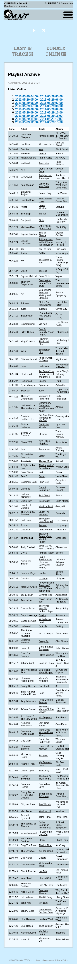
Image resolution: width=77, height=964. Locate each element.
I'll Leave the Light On (45, 833)
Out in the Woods (44, 426)
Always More (45, 461)
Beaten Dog (45, 193)
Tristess (43, 271)
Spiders (43, 525)
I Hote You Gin (46, 655)
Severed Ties (45, 595)
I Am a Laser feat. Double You (45, 316)
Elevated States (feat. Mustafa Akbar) (45, 537)
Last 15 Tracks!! (22, 51)
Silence (42, 381)
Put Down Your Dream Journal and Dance (46, 374)
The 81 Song (45, 897)
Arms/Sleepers (46, 135)
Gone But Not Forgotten (46, 648)
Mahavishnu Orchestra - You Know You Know (46, 406)
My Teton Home (43, 932)
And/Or (42, 153)
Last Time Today (44, 724)
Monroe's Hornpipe (43, 679)
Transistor (44, 163)
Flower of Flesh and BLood (44, 341)
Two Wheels (45, 804)
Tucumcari (44, 449)
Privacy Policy (61, 960)
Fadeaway (44, 366)
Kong (41, 149)
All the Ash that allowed (45, 303)
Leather (42, 573)
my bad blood (46, 851)
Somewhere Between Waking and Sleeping (45, 294)
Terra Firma (44, 817)
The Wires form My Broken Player (46, 608)
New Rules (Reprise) (44, 442)
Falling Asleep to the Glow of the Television (46, 242)
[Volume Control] (44, 30)
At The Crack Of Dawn (45, 359)
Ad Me (42, 253)
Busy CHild (44, 276)
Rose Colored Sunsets (46, 701)
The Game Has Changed (46, 520)
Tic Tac (42, 213)
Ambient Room (46, 552)
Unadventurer (45, 529)
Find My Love (46, 885)
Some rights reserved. (45, 960)
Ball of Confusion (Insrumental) (45, 825)
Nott (41, 472)
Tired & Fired (45, 845)
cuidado (43, 309)
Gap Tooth (44, 686)
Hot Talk (43, 871)
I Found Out (45, 878)
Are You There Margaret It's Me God (46, 418)
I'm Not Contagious (44, 488)
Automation (14, 82)
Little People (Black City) (45, 227)
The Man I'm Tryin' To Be (45, 777)
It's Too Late (45, 249)
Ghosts (42, 857)
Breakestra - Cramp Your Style (45, 283)
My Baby (43, 902)
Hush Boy (44, 482)
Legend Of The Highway (46, 747)
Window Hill (45, 811)
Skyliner (43, 434)
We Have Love (46, 144)
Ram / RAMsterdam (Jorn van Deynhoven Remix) (45, 562)
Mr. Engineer (45, 717)
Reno (41, 693)
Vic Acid (43, 324)
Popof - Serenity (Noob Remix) (46, 332)
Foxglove (43, 755)
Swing (42, 476)
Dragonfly (44, 641)
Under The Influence (44, 513)
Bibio (41, 220)
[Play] (34, 30)
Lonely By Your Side (44, 185)
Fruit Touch (44, 495)
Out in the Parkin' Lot (44, 740)
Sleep (42, 840)
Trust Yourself (46, 926)
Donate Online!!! (56, 51)
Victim (42, 456)
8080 (41, 390)
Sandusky (44, 770)
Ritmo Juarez (45, 157)
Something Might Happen (46, 671)
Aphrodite (44, 385)
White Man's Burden (45, 620)
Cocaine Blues (46, 663)
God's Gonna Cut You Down (46, 911)
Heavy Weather (43, 206)
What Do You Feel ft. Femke (46, 547)
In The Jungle (46, 633)
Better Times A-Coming (45, 795)
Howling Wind (46, 919)
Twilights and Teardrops (45, 176)
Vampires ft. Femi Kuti (45, 397)
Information (44, 501)
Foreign (42, 615)
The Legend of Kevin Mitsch (46, 466)
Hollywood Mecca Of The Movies (46, 709)
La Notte (43, 578)
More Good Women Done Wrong (46, 732)
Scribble (43, 626)
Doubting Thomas (43, 891)
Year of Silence (42, 234)
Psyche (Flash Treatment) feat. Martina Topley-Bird (46, 586)
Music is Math (46, 506)
